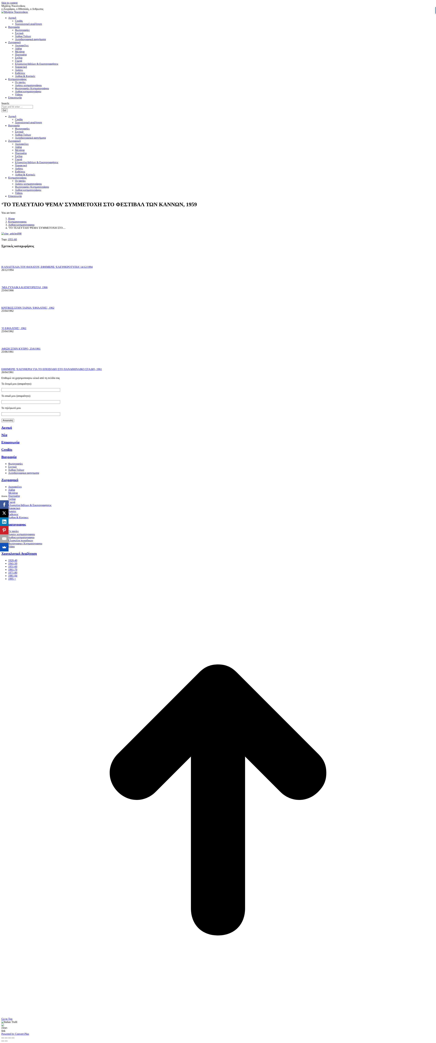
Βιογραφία (9, 457)
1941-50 (12, 563)
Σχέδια (11, 499)
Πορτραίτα (14, 495)
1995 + (12, 578)
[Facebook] (4, 504)
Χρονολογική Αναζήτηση (19, 553)
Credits (6, 449)
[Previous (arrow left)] (2, 1040)
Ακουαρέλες (15, 486)
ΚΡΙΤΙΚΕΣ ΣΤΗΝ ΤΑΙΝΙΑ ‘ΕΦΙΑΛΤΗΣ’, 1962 (27, 307)
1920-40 (12, 560)
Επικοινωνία (10, 442)
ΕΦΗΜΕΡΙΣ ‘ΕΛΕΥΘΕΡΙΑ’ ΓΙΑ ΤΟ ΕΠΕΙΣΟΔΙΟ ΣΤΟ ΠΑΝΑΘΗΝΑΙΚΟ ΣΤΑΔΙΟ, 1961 (51, 369)
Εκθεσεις (13, 514)
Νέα (4, 435)
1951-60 (12, 239)
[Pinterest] (4, 530)
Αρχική (6, 427)
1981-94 (12, 575)
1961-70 (12, 569)
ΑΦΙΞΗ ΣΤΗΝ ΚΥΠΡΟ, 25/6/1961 (21, 348)
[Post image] (10, 263)
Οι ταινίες (13, 531)
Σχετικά (12, 466)
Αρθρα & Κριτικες (18, 517)
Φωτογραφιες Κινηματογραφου (25, 543)
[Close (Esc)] (2, 1037)
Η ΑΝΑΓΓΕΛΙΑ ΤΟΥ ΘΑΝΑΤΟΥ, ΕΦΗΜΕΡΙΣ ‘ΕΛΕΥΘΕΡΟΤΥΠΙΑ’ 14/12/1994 (47, 266)
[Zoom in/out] (13, 1037)
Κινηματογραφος (13, 524)
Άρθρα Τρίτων (16, 469)
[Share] (6, 1037)
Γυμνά (11, 502)
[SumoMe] (4, 547)
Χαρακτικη (14, 508)
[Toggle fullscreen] (9, 1037)
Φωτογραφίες (15, 463)
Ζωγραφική (9, 480)
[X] (4, 513)
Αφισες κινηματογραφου (21, 534)
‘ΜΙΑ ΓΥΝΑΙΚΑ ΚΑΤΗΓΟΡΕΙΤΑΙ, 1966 (24, 287)
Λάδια (11, 489)
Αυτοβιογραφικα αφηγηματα (23, 472)
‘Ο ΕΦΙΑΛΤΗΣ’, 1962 (13, 328)
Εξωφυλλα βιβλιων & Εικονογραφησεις (29, 505)
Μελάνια (13, 492)
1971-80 (12, 572)
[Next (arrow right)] (6, 1040)
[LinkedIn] (4, 521)
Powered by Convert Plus (15, 1033)
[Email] (4, 538)
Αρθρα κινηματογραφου (21, 537)
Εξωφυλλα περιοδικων (20, 540)
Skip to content (9, 2)
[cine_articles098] (11, 233)
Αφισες (12, 511)
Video (11, 546)
